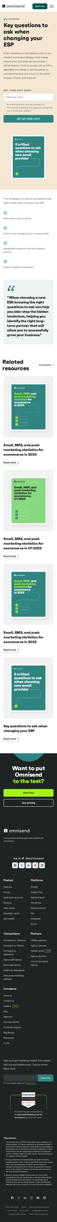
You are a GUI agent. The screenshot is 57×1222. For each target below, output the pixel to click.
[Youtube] (38, 1198)
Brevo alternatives (12, 965)
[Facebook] (12, 1198)
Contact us (9, 1001)
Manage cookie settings (17, 1214)
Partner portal (37, 951)
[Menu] (52, 8)
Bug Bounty (9, 1032)
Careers (11, 1006)
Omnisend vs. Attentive (15, 940)
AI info (7, 1043)
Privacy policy (24, 1211)
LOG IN (48, 951)
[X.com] (18, 1198)
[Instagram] (31, 1199)
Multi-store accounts (13, 897)
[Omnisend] (13, 6)
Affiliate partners (38, 940)
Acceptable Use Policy (40, 1211)
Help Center (9, 908)
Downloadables (45, 365)
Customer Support (12, 1027)
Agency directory (39, 956)
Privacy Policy (30, 1083)
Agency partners (38, 945)
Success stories (11, 1022)
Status (23, 1207)
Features (8, 887)
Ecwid (34, 924)
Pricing (7, 892)
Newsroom (9, 1038)
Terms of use (12, 1211)
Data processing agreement (39, 1207)
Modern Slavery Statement (38, 1214)
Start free (40, 6)
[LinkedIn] (25, 1198)
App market (9, 918)
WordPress (36, 903)
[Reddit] (44, 1198)
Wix (32, 913)
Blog (6, 1011)
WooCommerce (38, 908)
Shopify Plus (37, 892)
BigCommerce (37, 897)
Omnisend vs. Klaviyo (14, 945)
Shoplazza (35, 918)
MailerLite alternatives (14, 970)
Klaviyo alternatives (13, 959)
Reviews (8, 903)
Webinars (8, 1016)
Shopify (34, 887)
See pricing (28, 802)
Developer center (12, 913)
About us (8, 995)
